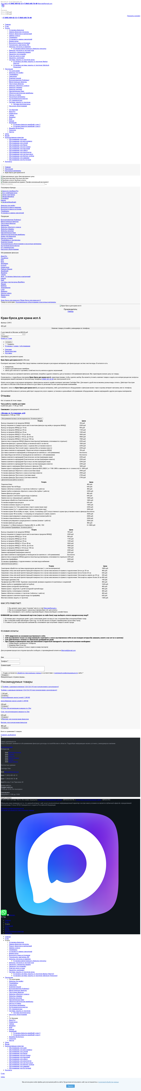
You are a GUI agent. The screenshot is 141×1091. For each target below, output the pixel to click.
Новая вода (13, 113)
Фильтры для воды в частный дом (21, 50)
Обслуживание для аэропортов (20, 152)
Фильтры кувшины (15, 87)
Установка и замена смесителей (20, 39)
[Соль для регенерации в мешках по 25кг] (16, 708)
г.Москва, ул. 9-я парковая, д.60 (13, 413)
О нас (7, 26)
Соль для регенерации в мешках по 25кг (15, 712)
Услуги (7, 28)
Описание (8, 349)
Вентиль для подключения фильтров (14, 722)
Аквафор (12, 117)
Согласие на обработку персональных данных (17, 810)
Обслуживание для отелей (18, 143)
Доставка (4, 4)
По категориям (14, 71)
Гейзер (11, 115)
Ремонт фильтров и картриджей (20, 34)
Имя (2, 657)
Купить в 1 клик (6, 338)
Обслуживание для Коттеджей (20, 160)
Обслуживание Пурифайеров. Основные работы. (17, 527)
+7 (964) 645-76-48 (30, 4)
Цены (7, 134)
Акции (7, 136)
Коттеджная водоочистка (18, 99)
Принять (70, 1086)
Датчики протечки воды (21, 104)
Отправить (5, 675)
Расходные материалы (17, 97)
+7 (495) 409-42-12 (15, 4)
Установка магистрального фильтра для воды (29, 48)
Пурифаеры (13, 37)
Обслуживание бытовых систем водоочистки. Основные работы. (22, 418)
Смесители (13, 76)
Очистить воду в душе (17, 56)
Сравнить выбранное (8, 735)
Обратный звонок (14, 752)
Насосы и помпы (15, 95)
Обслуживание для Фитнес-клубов (21, 156)
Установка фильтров (16, 30)
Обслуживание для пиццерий (19, 149)
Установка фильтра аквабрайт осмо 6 (26, 126)
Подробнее (6, 747)
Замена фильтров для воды (19, 32)
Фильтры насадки (15, 89)
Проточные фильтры (16, 84)
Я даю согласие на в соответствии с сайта (43, 673)
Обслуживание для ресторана (19, 147)
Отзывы (11, 754)
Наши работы (13, 762)
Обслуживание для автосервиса (20, 141)
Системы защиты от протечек (19, 102)
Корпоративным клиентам (14, 137)
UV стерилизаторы (15, 100)
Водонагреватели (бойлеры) (19, 80)
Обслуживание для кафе (18, 139)
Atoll (10, 119)
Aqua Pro (12, 111)
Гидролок (12, 130)
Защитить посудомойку (17, 54)
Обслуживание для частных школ (21, 154)
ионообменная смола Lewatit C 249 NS (14, 701)
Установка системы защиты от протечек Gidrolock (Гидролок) (35, 976)
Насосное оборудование (18, 106)
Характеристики (10, 351)
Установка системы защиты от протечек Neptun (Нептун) (33, 974)
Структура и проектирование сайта (88, 800)
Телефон (4, 661)
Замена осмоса (14, 36)
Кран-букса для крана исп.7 (11, 300)
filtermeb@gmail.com (45, 4)
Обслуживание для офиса (18, 150)
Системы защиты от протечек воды (22, 60)
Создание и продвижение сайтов (50, 800)
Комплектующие (15, 78)
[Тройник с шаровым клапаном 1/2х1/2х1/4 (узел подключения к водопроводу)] (30, 687)
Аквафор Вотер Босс (16, 128)
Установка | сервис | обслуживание (17, 346)
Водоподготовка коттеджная (19, 43)
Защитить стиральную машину (20, 52)
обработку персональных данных (29, 673)
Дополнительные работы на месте (12, 480)
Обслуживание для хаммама (19, 158)
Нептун (11, 132)
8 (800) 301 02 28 (47, 379)
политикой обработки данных (108, 1082)
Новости (11, 756)
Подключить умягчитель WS (19, 45)
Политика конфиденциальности (12, 808)
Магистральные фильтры (18, 82)
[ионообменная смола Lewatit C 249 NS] (15, 697)
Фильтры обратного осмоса (19, 86)
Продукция (9, 69)
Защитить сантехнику (16, 58)
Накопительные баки (16, 91)
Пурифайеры (13, 74)
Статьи (10, 760)
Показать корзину (133, 16)
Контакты (8, 161)
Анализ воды (13, 41)
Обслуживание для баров (18, 145)
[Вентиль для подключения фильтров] (15, 719)
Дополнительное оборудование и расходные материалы (35, 302)
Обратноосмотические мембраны (21, 93)
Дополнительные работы (9, 564)
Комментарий (6, 665)
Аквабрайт (13, 123)
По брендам (13, 110)
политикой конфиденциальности (66, 673)
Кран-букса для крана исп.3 (31, 300)
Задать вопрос (13, 758)
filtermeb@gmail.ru (50, 608)
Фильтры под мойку (16, 73)
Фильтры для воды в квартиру (20, 47)
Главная (8, 24)
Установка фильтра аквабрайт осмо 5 (26, 124)
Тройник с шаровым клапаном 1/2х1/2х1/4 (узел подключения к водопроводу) (29, 690)
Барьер (11, 121)
